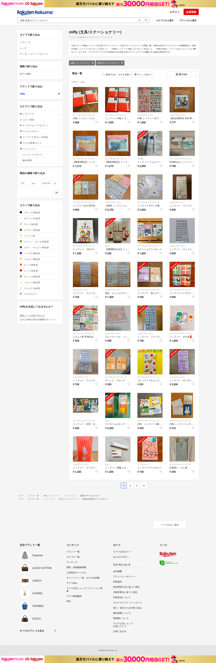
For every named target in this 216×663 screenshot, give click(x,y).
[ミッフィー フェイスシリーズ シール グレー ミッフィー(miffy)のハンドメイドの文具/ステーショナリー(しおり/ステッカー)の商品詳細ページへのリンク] (182, 187)
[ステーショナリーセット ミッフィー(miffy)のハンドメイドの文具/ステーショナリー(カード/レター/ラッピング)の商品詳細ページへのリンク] (150, 230)
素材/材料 (27, 160)
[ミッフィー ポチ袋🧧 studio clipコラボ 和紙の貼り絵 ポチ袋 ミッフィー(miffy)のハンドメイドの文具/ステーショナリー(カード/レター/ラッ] (182, 318)
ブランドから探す (188, 20)
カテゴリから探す (165, 20)
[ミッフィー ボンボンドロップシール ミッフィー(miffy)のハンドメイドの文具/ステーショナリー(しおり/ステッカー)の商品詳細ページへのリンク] (182, 361)
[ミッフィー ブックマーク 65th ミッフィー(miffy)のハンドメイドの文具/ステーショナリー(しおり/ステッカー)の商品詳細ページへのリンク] (85, 449)
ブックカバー (143, 464)
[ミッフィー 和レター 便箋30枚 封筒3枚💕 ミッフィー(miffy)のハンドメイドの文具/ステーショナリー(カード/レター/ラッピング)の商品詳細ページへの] (150, 274)
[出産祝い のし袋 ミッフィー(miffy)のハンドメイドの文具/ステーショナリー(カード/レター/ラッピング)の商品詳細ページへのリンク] (182, 449)
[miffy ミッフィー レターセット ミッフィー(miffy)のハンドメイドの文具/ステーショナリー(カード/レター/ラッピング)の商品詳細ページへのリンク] (182, 405)
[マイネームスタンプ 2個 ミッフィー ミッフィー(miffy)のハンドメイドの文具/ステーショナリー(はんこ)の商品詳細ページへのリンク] (117, 405)
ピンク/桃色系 (30, 264)
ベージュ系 (29, 235)
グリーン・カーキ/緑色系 (36, 241)
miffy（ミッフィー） (80, 62)
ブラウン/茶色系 (31, 230)
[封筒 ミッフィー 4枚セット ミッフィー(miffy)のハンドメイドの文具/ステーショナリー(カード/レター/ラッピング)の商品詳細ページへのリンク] (150, 405)
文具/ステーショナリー (108, 62)
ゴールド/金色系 (31, 288)
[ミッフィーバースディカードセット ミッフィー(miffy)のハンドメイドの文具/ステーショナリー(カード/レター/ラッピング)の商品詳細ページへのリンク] (182, 274)
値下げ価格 (25, 73)
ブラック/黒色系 (31, 212)
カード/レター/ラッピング (84, 114)
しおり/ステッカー (145, 114)
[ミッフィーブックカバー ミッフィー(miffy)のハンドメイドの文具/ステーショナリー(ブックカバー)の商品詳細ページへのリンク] (150, 449)
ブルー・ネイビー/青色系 (36, 247)
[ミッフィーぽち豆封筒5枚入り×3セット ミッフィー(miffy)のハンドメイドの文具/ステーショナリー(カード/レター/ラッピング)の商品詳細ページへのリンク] (85, 187)
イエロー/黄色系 (31, 259)
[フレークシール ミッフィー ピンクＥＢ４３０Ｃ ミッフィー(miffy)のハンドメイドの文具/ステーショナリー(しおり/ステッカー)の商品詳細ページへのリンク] (117, 318)
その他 (140, 158)
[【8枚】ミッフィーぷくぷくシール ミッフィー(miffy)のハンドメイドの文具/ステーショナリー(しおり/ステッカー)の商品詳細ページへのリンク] (117, 187)
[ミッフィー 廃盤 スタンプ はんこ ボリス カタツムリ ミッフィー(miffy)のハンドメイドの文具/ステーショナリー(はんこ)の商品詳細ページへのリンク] (117, 449)
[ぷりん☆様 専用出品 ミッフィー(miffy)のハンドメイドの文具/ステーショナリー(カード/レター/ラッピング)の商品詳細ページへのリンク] (85, 318)
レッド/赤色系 (30, 270)
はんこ (108, 245)
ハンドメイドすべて (32, 154)
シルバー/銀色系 (31, 282)
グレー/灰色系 (30, 224)
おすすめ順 (124, 74)
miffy (22, 93)
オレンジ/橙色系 (31, 276)
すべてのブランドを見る (32, 630)
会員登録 (191, 12)
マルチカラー (30, 293)
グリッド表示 (143, 74)
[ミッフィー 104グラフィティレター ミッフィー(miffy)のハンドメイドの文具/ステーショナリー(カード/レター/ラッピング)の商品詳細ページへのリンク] (85, 230)
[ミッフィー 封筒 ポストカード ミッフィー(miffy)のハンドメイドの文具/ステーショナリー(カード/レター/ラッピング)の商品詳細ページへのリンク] (85, 405)
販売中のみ (111, 74)
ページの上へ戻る (170, 524)
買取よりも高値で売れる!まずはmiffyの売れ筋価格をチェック (37, 317)
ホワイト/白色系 (31, 218)
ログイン (175, 12)
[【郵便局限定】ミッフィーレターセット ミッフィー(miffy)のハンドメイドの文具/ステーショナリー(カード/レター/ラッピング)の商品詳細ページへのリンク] (85, 143)
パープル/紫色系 (31, 253)
